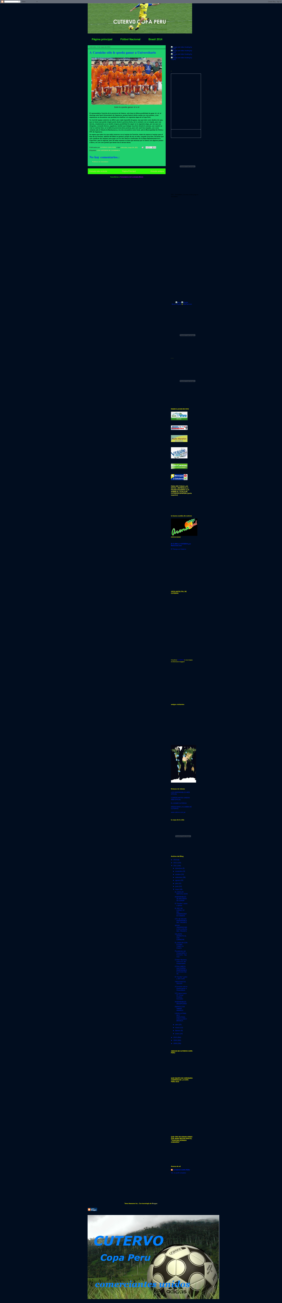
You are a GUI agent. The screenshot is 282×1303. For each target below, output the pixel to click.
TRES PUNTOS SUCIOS (180, 982)
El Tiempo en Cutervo (178, 549)
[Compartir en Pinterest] (155, 147)
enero (177, 1033)
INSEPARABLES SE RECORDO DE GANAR (181, 898)
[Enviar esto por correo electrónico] (147, 147)
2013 (175, 860)
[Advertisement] (189, 682)
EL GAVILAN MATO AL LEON (181, 893)
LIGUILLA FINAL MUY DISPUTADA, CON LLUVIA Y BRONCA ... (181, 1017)
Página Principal (129, 171)
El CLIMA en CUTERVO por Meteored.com (181, 544)
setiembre (179, 877)
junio (177, 886)
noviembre (179, 871)
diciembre (179, 868)
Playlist (178, 304)
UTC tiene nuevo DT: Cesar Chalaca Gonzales (181, 996)
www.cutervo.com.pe (178, 812)
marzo (177, 1027)
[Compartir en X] (151, 147)
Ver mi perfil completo (178, 1173)
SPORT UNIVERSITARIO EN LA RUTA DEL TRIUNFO (181, 928)
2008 (175, 1043)
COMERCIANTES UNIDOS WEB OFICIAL (180, 798)
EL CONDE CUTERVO (179, 803)
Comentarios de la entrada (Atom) (131, 177)
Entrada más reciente (98, 171)
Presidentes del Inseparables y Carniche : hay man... (181, 953)
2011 (175, 866)
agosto (177, 880)
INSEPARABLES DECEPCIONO (181, 1003)
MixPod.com (187, 304)
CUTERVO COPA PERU (181, 1170)
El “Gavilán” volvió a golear (181, 904)
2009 (175, 1040)
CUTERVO (180, 660)
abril (177, 1024)
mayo (177, 889)
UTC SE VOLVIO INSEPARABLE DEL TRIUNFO (181, 920)
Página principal (102, 39)
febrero (178, 1030)
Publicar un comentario (100, 162)
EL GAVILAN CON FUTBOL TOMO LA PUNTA (181, 945)
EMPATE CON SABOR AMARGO (180, 1008)
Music (174, 304)
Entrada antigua (157, 171)
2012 (175, 863)
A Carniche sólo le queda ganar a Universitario (181, 988)
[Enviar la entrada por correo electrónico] (142, 147)
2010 (175, 1037)
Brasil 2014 (155, 39)
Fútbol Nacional (130, 39)
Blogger (154, 1203)
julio (176, 883)
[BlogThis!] (149, 147)
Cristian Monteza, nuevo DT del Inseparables (181, 961)
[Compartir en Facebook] (153, 147)
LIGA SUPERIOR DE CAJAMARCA (108, 150)
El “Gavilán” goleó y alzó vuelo (181, 978)
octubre (178, 874)
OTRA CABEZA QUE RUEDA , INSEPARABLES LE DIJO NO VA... (181, 970)
